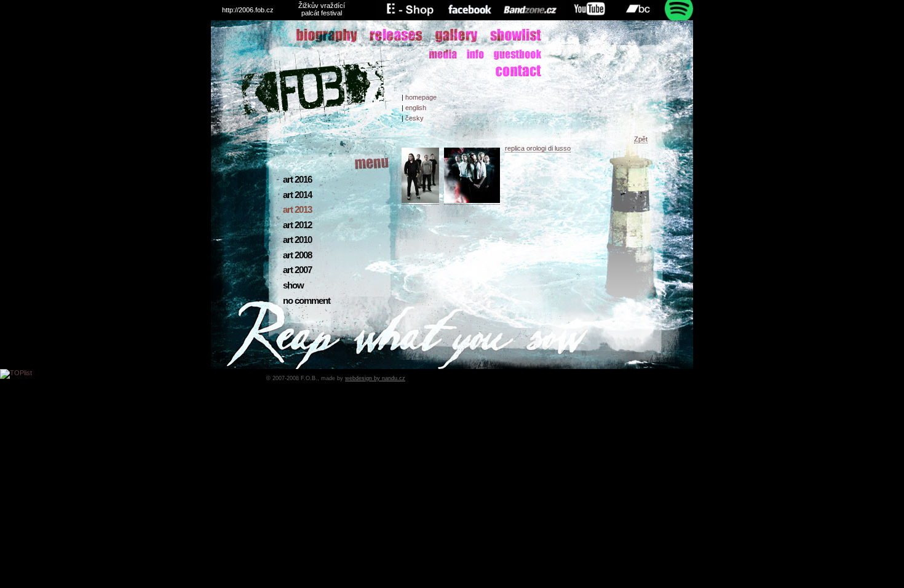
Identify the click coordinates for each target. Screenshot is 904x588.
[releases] (386, 36)
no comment (306, 301)
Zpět (641, 139)
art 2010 (297, 240)
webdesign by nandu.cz (375, 378)
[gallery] (447, 35)
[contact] (507, 71)
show (293, 285)
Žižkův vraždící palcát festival (321, 9)
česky (414, 118)
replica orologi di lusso (538, 148)
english (415, 107)
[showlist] (506, 35)
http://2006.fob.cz (248, 10)
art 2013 (297, 210)
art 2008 (297, 255)
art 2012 (297, 225)
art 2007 (297, 270)
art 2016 (297, 180)
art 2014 (297, 195)
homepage (421, 97)
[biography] (315, 36)
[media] (507, 55)
